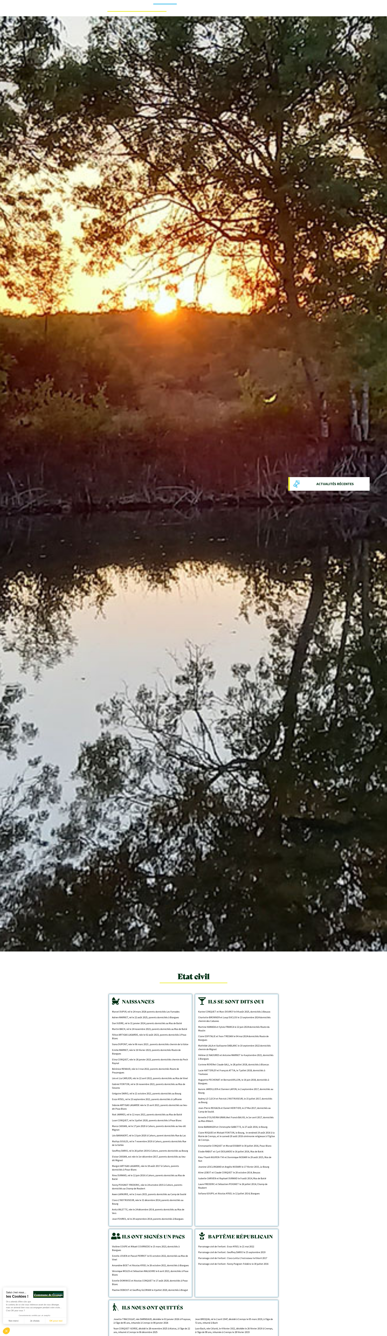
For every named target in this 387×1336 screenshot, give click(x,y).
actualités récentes (335, 483)
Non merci (13, 1321)
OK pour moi (55, 1321)
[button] (6, 1330)
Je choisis (34, 1321)
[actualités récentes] (296, 484)
